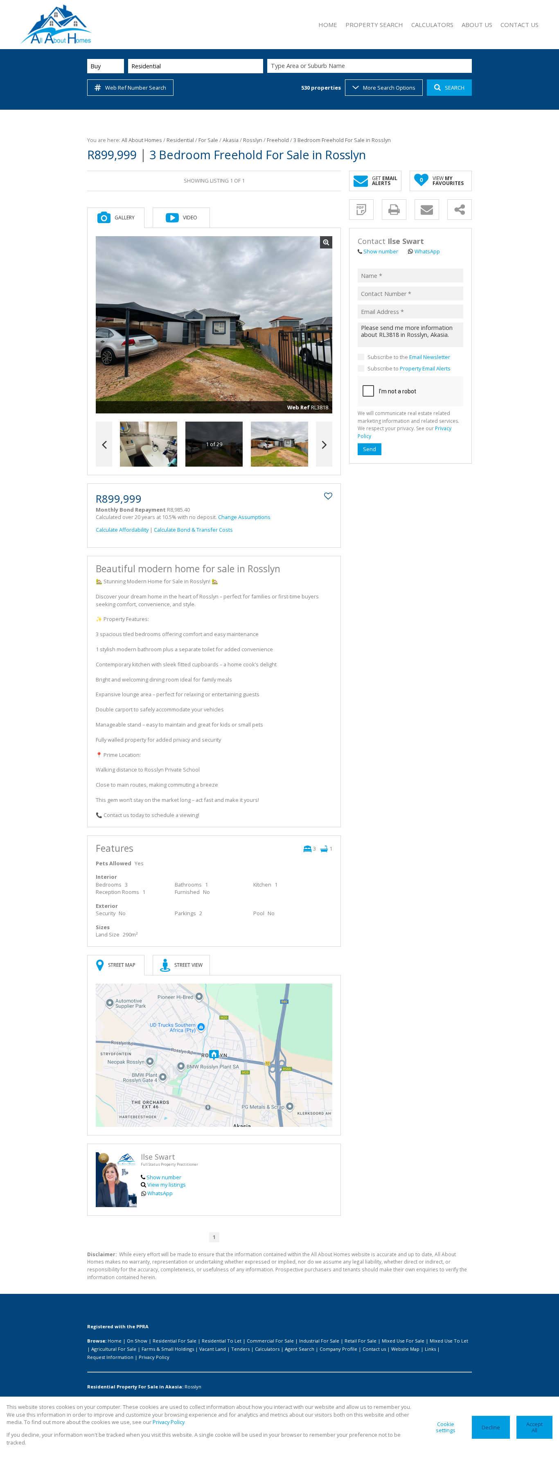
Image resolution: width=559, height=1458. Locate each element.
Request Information (110, 1357)
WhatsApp (160, 1193)
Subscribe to (409, 368)
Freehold (278, 140)
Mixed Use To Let (449, 1341)
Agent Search (299, 1349)
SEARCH (454, 87)
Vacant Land (212, 1349)
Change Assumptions (244, 517)
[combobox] (370, 66)
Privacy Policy (154, 1357)
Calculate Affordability (122, 529)
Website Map (405, 1349)
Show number (164, 1177)
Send (369, 449)
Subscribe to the (408, 356)
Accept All (534, 1427)
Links (430, 1349)
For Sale (208, 140)
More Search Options (389, 87)
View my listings (166, 1184)
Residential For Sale (174, 1341)
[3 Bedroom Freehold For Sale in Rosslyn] (214, 325)
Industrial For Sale (319, 1341)
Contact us (374, 1349)
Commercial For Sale (270, 1341)
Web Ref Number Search (135, 87)
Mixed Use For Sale (403, 1341)
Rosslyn (252, 140)
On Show (137, 1341)
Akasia (231, 140)
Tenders (240, 1349)
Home (115, 1341)
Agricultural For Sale (113, 1349)
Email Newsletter (429, 356)
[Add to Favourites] (328, 496)
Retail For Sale (360, 1341)
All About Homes (142, 140)
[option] (279, 444)
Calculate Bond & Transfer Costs (193, 529)
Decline (491, 1427)
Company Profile (338, 1349)
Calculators (267, 1349)
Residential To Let (221, 1341)
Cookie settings (445, 1427)
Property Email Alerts (425, 368)
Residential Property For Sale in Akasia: (135, 1387)
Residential (180, 140)
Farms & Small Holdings (168, 1349)
